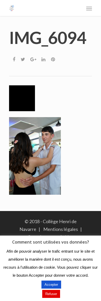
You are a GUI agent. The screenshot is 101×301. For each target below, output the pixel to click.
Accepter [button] (51, 285)
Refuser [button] (51, 294)
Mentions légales (60, 229)
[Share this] (14, 58)
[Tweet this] (23, 58)
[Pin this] (53, 58)
